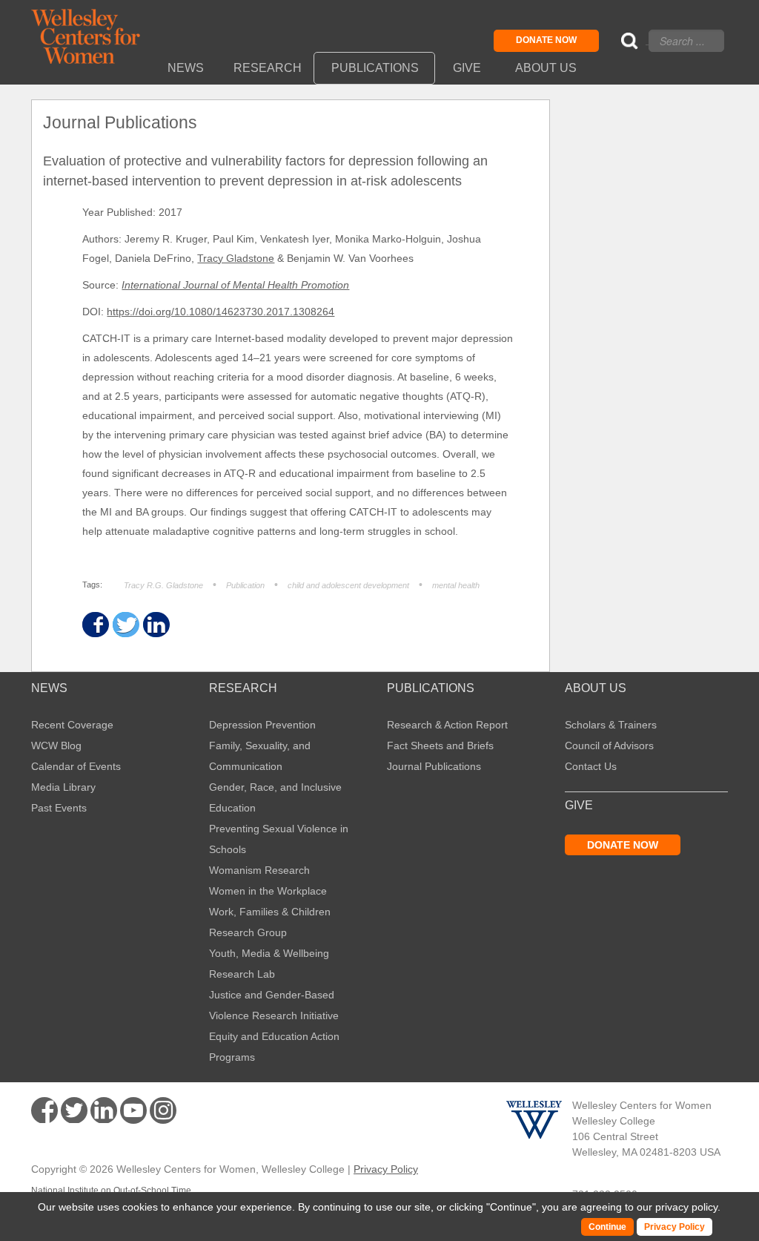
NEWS (49, 688)
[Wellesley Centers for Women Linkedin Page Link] (103, 1110)
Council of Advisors (609, 745)
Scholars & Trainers (611, 725)
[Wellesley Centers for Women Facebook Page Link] (44, 1110)
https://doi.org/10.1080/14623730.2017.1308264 (220, 311)
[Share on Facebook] (94, 625)
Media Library (63, 787)
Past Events (59, 808)
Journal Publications (434, 766)
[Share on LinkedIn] (155, 625)
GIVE (579, 806)
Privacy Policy (386, 1169)
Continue (511, 1207)
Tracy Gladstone (235, 258)
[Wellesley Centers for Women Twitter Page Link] (74, 1110)
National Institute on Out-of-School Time (111, 1190)
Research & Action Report (447, 725)
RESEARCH (243, 688)
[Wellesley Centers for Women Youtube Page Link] (133, 1113)
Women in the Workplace (268, 891)
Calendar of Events (76, 766)
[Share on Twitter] (125, 625)
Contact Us (591, 766)
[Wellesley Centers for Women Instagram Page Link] (163, 1112)
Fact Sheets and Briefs (440, 745)
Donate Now (546, 40)
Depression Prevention (262, 725)
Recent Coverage (72, 725)
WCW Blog (56, 745)
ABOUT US (595, 688)
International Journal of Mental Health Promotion (235, 285)
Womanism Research (259, 870)
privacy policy (686, 1207)
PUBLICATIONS (430, 688)
